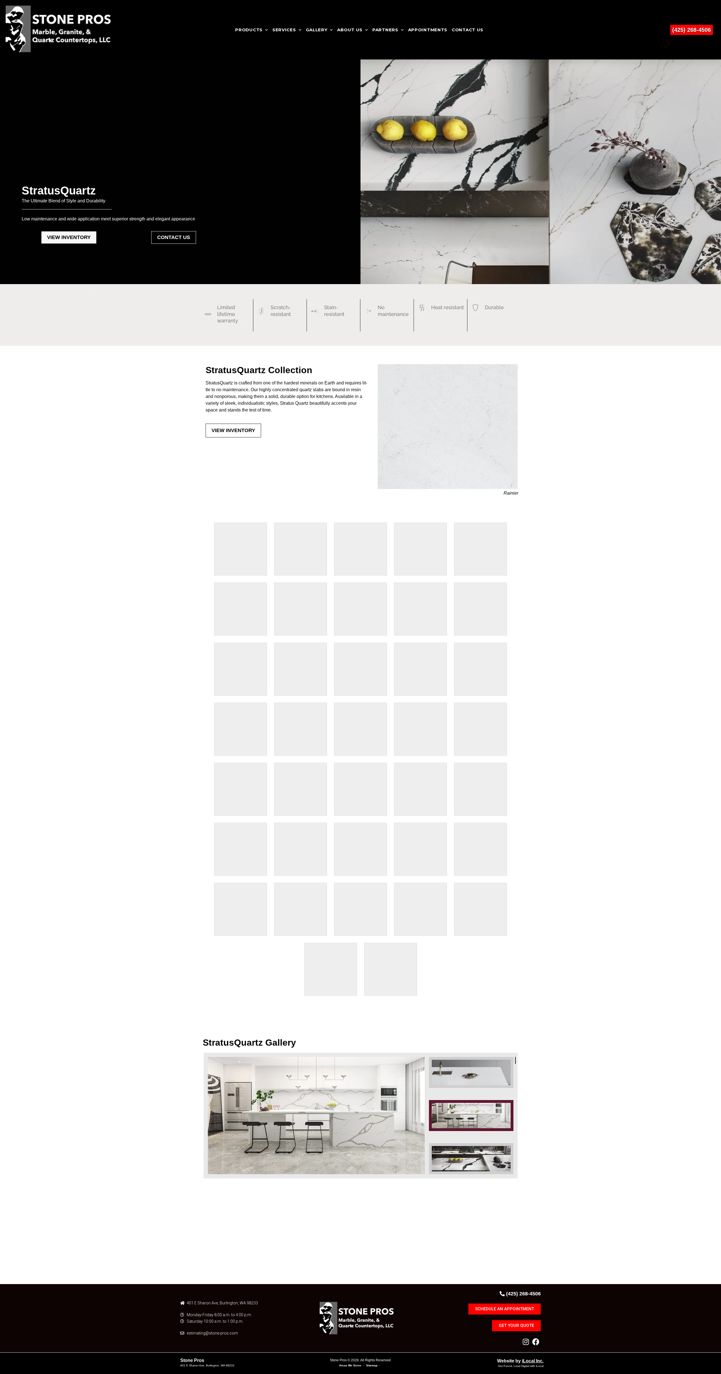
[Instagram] (526, 1342)
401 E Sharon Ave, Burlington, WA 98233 (207, 1365)
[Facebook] (536, 1342)
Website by (520, 1360)
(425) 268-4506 (691, 30)
